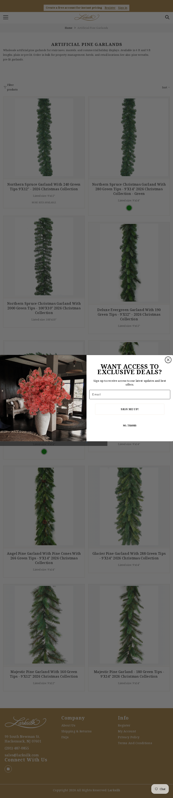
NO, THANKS (130, 425)
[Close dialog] (168, 360)
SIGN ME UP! (130, 409)
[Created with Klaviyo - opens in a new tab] (86, 442)
